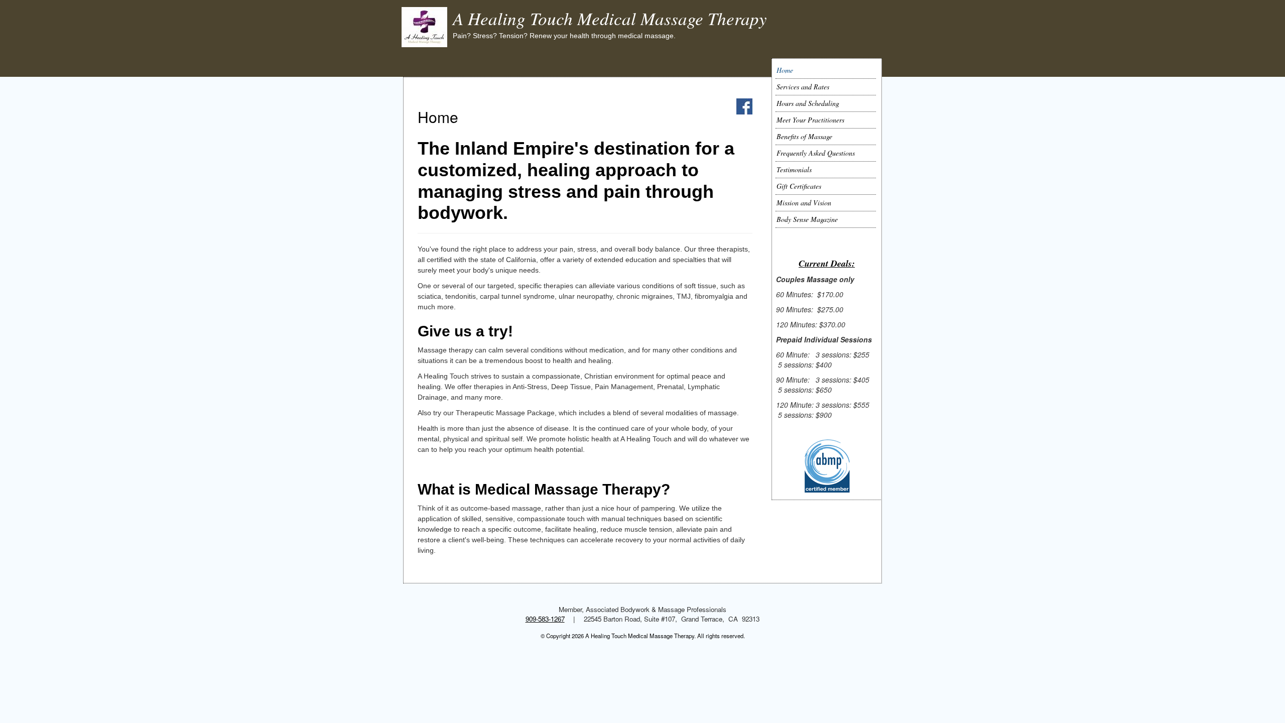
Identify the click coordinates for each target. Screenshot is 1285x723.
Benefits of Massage (804, 136)
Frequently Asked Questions (816, 153)
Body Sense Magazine (807, 219)
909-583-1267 (545, 619)
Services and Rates (803, 86)
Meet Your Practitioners (810, 120)
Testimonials (794, 169)
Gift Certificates (799, 186)
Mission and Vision (804, 202)
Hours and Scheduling (808, 103)
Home (785, 70)
